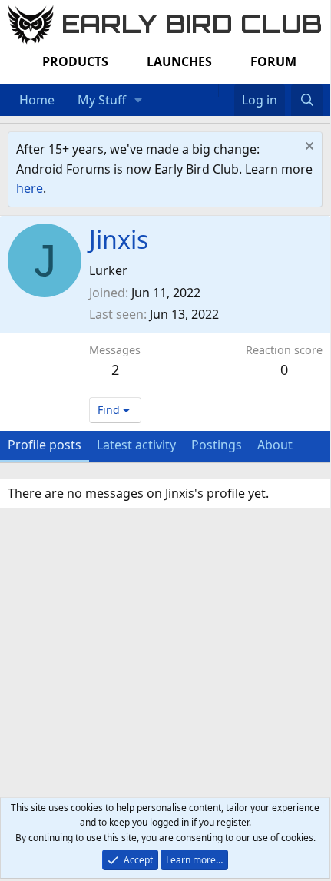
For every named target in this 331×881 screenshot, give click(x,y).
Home (37, 99)
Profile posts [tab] (44, 444)
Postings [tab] (216, 444)
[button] (138, 100)
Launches (179, 61)
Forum (273, 61)
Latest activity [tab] (136, 444)
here (29, 188)
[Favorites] (226, 90)
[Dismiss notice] (307, 148)
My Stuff (102, 99)
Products (75, 61)
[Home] (210, 90)
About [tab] (275, 444)
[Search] (307, 100)
